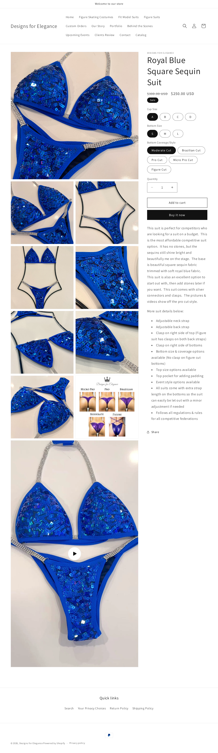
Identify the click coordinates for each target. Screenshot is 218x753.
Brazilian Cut (191, 150)
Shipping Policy (142, 708)
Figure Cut (159, 169)
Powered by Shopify (54, 743)
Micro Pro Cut (183, 160)
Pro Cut (157, 160)
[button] (184, 26)
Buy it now (177, 215)
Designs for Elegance (31, 743)
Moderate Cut (161, 150)
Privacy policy (77, 743)
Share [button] (155, 432)
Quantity (152, 179)
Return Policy (119, 708)
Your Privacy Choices (92, 708)
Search (69, 708)
